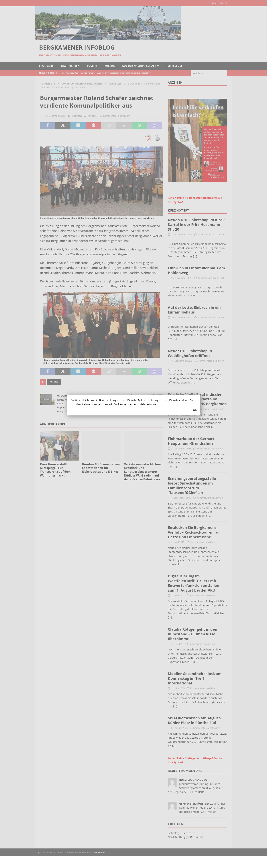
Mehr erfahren (148, 404)
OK (195, 409)
